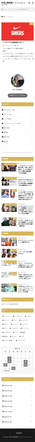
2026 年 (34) (8, 385)
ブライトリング (21, 340)
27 (25, 365)
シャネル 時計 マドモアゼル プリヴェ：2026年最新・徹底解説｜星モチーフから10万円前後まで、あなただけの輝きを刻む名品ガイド (25, 196)
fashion (5, 336)
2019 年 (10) (8, 422)
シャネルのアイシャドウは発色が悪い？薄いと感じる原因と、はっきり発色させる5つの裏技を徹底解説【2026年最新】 (25, 169)
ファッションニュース (11, 123)
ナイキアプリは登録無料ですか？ (13, 42)
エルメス (6, 324)
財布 (6, 137)
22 (5, 365)
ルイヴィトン (7, 316)
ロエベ (5, 328)
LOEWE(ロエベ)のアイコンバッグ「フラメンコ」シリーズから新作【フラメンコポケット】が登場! (25, 289)
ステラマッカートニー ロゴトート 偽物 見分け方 (25, 241)
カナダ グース (14, 328)
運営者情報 (19, 433)
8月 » (8, 370)
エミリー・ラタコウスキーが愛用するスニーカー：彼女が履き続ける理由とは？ (25, 265)
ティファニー (25, 328)
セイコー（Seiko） (8, 340)
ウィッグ (7, 114)
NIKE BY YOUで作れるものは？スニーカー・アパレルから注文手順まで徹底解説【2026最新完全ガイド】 (25, 182)
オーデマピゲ (7, 332)
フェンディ (24, 324)
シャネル (28, 316)
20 (25, 361)
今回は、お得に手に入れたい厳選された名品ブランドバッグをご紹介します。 (25, 276)
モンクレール (24, 320)
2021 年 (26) (8, 411)
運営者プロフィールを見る (17, 95)
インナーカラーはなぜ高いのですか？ (25, 252)
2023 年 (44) (8, 401)
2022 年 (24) (8, 406)
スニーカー (14, 336)
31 (13, 368)
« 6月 (5, 370)
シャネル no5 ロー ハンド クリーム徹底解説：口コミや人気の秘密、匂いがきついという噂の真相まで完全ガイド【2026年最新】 (26, 210)
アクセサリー (9, 110)
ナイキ (15, 320)
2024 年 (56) (8, 396)
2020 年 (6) (7, 417)
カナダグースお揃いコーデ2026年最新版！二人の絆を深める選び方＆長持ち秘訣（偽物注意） (25, 223)
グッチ (16, 332)
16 (9, 361)
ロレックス (6, 320)
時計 (6, 128)
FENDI (23, 332)
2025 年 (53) (8, 391)
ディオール (15, 324)
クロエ (22, 336)
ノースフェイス (18, 316)
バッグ (7, 119)
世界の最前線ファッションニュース (13, 4)
